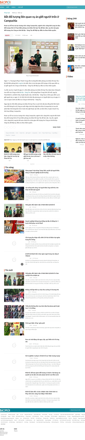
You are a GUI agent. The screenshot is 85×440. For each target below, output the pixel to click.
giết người (28, 133)
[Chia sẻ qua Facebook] (5, 127)
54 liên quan (34, 292)
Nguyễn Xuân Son (62, 416)
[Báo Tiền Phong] (44, 158)
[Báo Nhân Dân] (26, 377)
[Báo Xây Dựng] (77, 51)
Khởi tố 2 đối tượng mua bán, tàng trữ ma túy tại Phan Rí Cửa (12, 156)
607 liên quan (34, 225)
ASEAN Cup (52, 418)
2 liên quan (82, 144)
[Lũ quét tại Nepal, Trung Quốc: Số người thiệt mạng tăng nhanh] (71, 121)
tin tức (21, 414)
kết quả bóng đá (55, 422)
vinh (40, 133)
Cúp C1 (15, 420)
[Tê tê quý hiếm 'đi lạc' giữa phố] (14, 328)
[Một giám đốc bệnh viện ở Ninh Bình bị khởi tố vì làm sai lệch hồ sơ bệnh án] (14, 279)
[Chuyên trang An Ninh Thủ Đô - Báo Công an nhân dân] (26, 241)
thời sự (70, 418)
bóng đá (75, 418)
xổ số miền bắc (35, 416)
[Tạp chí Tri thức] (76, 29)
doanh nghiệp (48, 420)
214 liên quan (33, 241)
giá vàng (26, 422)
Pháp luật (7, 13)
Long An (20, 83)
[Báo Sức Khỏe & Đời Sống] (26, 325)
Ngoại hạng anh (81, 418)
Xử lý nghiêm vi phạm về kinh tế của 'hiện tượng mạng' (42, 356)
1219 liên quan (35, 258)
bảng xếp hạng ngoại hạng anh (7, 418)
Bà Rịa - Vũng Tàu (25, 92)
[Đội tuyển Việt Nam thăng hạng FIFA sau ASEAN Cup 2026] (71, 36)
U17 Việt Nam (55, 420)
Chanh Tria (22, 133)
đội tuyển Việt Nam (20, 416)
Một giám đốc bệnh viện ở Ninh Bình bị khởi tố (40, 205)
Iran (21, 418)
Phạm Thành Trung (46, 133)
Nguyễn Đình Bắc (40, 420)
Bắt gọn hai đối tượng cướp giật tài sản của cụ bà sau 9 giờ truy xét (32, 156)
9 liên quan (34, 192)
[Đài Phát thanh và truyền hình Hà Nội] (77, 124)
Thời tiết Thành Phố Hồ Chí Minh (67, 414)
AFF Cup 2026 (21, 420)
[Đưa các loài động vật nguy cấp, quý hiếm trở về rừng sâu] (14, 345)
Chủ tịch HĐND (54, 416)
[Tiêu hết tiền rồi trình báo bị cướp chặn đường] (52, 148)
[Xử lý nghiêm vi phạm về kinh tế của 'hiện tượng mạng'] (14, 361)
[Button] (11, 35)
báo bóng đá (32, 422)
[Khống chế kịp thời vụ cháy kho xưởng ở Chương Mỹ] (14, 295)
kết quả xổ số (26, 418)
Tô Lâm (41, 416)
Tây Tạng (50, 414)
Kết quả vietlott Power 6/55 (78, 422)
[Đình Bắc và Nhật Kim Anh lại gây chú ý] (71, 68)
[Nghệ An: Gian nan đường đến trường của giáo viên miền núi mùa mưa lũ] (71, 141)
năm (18, 414)
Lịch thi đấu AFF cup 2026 (65, 420)
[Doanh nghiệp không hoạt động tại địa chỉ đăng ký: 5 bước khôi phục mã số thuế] (14, 227)
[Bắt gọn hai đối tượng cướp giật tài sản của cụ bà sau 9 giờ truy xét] (32, 148)
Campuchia (34, 133)
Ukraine (17, 418)
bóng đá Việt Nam (28, 414)
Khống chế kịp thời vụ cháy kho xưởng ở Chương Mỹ (42, 290)
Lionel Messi (28, 416)
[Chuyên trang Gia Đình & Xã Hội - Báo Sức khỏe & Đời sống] (27, 396)
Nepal (9, 416)
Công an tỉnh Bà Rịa (10, 133)
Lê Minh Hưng (12, 422)
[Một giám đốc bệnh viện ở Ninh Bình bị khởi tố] (14, 210)
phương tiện (45, 418)
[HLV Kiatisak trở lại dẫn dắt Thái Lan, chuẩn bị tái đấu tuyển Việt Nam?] (71, 47)
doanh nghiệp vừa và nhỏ (61, 418)
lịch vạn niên (68, 422)
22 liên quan (35, 377)
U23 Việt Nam (39, 418)
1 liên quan (35, 325)
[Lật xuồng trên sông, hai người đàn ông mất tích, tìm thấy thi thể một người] (14, 193)
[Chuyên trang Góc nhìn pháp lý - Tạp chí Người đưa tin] (76, 59)
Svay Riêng (54, 133)
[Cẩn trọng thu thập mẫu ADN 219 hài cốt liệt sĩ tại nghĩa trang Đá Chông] (14, 243)
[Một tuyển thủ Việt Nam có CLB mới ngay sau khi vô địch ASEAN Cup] (71, 26)
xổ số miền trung (75, 420)
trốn (17, 133)
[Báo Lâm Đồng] (6, 160)
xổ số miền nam (37, 414)
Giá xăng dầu (3, 416)
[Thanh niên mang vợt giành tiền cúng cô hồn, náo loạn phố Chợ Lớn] (71, 131)
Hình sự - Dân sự (17, 13)
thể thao (62, 422)
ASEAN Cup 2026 (11, 414)
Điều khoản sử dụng (3, 432)
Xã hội (13, 416)
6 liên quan (34, 207)
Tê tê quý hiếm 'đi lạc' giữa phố (35, 323)
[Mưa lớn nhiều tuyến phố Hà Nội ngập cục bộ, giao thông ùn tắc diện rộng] (71, 110)
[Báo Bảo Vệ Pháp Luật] (25, 160)
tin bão (68, 416)
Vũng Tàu (8, 135)
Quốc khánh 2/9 (19, 422)
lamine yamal (4, 414)
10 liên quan (25, 35)
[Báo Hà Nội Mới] (27, 175)
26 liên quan (81, 134)
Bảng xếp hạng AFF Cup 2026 (78, 416)
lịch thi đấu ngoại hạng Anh (7, 420)
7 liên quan (34, 310)
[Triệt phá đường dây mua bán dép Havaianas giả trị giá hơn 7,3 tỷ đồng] (14, 311)
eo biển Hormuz (29, 420)
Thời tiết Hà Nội (4, 422)
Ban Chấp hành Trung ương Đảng (43, 422)
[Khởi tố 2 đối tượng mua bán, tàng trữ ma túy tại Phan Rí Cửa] (13, 148)
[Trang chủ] (5, 2)
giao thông (47, 416)
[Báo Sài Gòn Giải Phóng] (7, 35)
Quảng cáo (2, 435)
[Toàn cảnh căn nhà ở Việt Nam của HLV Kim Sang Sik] (71, 58)
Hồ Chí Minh (44, 414)
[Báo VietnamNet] (26, 192)
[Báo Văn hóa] (76, 40)
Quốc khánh (77, 414)
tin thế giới (56, 414)
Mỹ (34, 420)
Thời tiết (32, 418)
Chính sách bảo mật (3, 433)
